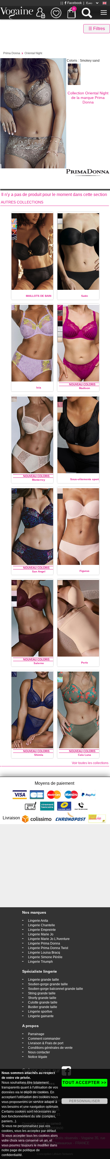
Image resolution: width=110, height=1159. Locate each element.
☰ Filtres (96, 28)
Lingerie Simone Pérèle (45, 957)
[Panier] (71, 12)
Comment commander (44, 1038)
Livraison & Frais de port (45, 1043)
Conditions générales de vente (50, 1048)
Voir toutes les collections (90, 763)
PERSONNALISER (84, 1101)
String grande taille (42, 993)
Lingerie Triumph (40, 962)
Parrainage (36, 1034)
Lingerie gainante (41, 1016)
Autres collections (22, 202)
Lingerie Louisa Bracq (44, 952)
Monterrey (38, 479)
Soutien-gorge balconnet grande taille (55, 989)
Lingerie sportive (40, 1011)
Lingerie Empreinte (42, 930)
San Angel (38, 571)
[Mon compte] (40, 12)
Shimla (38, 754)
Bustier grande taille (42, 1007)
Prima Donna (11, 53)
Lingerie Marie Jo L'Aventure (49, 939)
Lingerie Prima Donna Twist (48, 948)
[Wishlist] (56, 12)
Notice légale (37, 1057)
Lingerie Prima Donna (44, 943)
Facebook (74, 3)
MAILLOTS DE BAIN (38, 295)
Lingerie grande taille (43, 980)
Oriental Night (33, 53)
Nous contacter (39, 1052)
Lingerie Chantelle (41, 925)
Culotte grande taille (42, 1002)
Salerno (39, 663)
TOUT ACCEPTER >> (84, 1082)
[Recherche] (86, 12)
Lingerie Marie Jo (40, 934)
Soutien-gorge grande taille (48, 984)
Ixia (38, 387)
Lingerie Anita (38, 921)
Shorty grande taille (42, 998)
